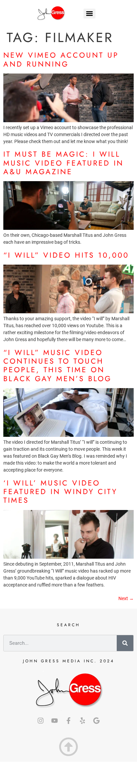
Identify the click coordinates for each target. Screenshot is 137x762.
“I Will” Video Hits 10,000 (66, 255)
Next (126, 598)
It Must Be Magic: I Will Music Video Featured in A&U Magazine (63, 163)
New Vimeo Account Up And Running (61, 59)
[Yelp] (82, 720)
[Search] (125, 643)
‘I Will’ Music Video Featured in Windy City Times (60, 492)
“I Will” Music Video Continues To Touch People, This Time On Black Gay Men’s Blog (57, 365)
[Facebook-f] (68, 720)
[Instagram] (40, 720)
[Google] (96, 720)
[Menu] (89, 14)
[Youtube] (54, 720)
